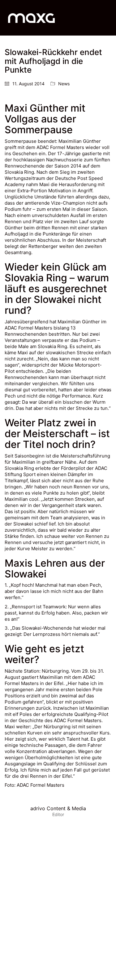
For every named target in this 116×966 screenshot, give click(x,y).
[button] (107, 18)
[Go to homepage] (31, 17)
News (64, 83)
